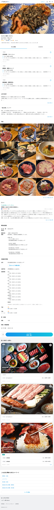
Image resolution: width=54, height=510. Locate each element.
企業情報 (17, 503)
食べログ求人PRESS (5, 498)
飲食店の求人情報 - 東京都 (8, 487)
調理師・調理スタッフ (8, 68)
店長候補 (8, 457)
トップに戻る (27, 492)
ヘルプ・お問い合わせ (5, 500)
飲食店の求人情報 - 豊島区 (8, 485)
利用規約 (2, 503)
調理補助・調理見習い (8, 82)
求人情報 (13, 47)
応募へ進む (29, 334)
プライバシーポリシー (10, 503)
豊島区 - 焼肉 (5, 476)
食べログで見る (49, 220)
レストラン (4, 479)
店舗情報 (40, 47)
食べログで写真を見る (47, 197)
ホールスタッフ (9, 416)
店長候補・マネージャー (9, 54)
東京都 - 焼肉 (5, 482)
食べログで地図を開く (15, 265)
